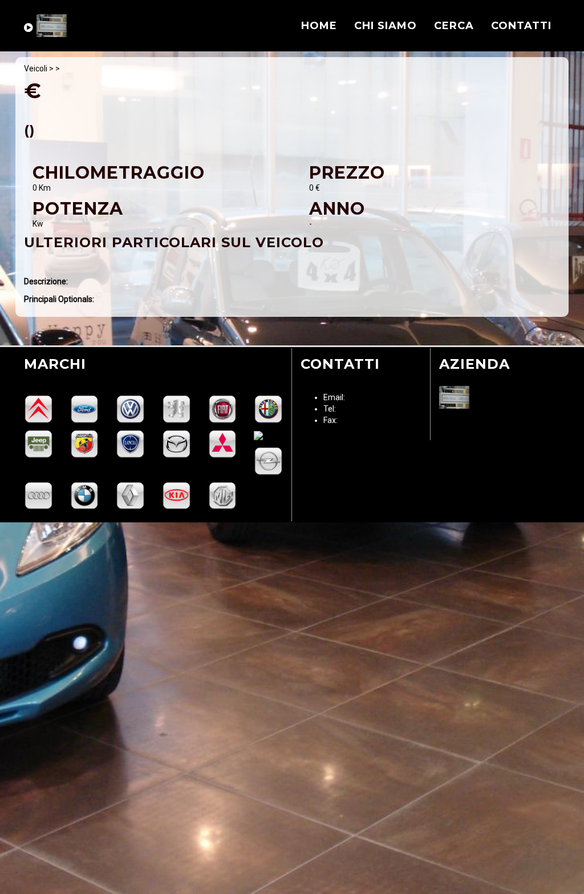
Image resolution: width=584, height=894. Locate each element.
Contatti (521, 25)
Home (319, 25)
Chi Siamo (385, 25)
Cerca (454, 25)
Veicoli (35, 68)
